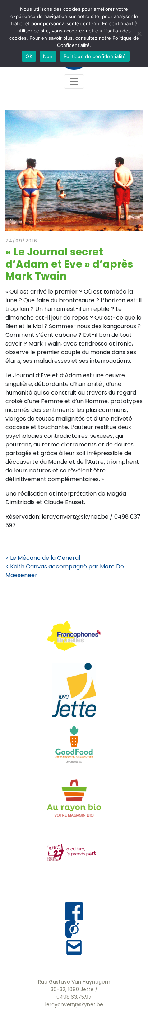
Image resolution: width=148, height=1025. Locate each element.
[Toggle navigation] (74, 81)
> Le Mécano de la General (42, 558)
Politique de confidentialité (95, 56)
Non (48, 56)
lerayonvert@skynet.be (74, 1004)
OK (29, 56)
